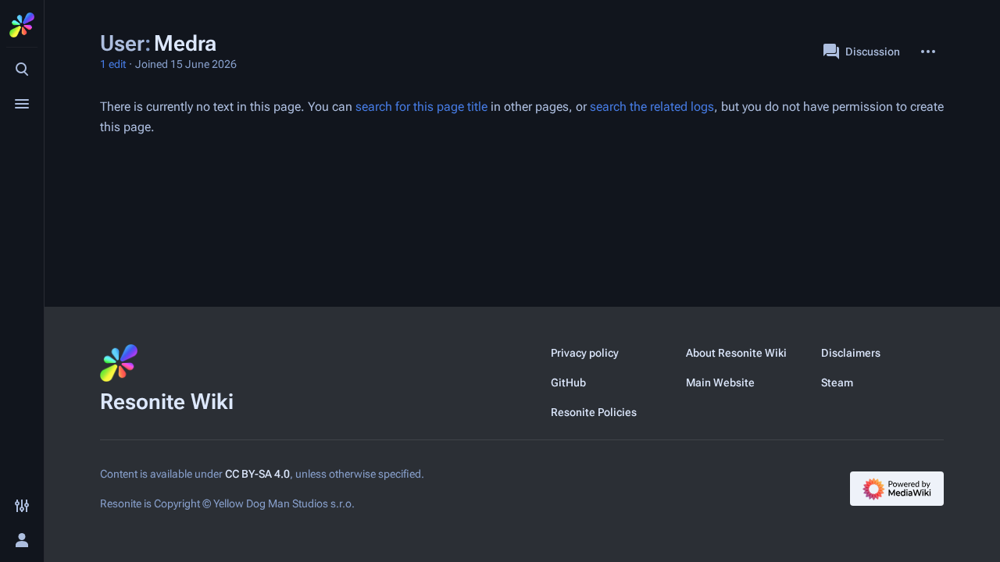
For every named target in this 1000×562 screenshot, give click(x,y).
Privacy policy (585, 353)
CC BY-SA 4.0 (257, 474)
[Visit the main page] (22, 25)
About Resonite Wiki (736, 353)
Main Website (720, 382)
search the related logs (652, 106)
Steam (837, 382)
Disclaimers (850, 353)
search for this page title (421, 106)
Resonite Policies (594, 412)
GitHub (568, 382)
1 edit (113, 64)
